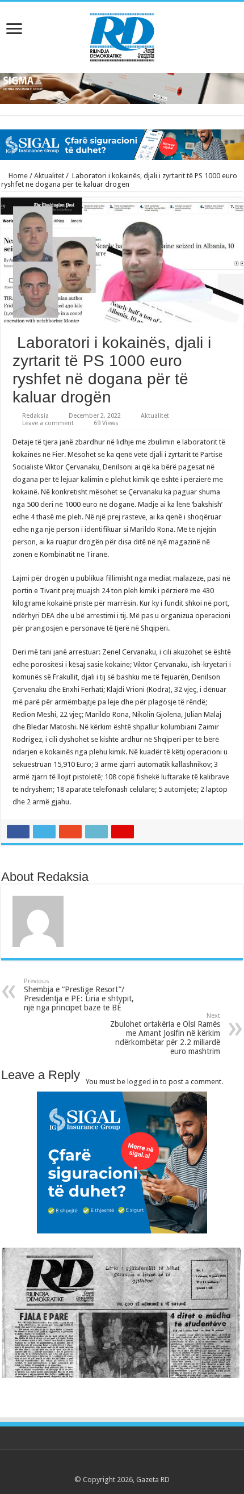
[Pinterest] (121, 1466)
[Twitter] (111, 1466)
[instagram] (154, 1466)
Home (17, 175)
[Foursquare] (143, 1466)
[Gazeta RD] (122, 35)
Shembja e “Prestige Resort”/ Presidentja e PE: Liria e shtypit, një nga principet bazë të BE (79, 994)
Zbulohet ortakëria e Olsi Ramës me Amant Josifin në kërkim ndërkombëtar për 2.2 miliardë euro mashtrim (165, 1034)
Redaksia (35, 415)
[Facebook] (100, 1466)
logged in (142, 1081)
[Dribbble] (132, 1466)
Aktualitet (49, 175)
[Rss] (89, 1466)
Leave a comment (48, 423)
